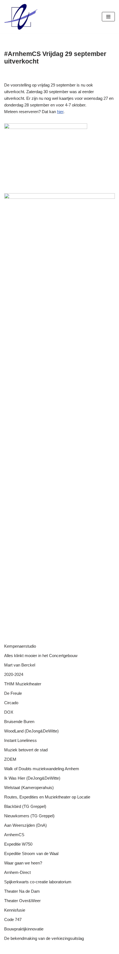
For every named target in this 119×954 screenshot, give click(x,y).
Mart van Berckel (19, 665)
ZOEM (10, 759)
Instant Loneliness (20, 740)
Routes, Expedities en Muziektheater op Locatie (47, 797)
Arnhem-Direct (17, 872)
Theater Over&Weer (22, 900)
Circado (11, 702)
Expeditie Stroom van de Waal (31, 853)
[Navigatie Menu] (108, 16)
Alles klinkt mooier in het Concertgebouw (40, 655)
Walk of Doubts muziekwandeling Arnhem (41, 768)
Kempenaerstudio (20, 646)
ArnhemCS (14, 834)
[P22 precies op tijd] (20, 17)
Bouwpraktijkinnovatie (23, 929)
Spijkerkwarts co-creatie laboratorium (37, 881)
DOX (8, 712)
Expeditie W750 (18, 844)
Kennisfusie (14, 910)
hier (60, 111)
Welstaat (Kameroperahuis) (29, 787)
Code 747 (13, 919)
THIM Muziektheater (22, 683)
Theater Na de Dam (22, 891)
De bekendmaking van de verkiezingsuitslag (44, 938)
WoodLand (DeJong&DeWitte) (31, 731)
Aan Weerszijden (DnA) (25, 825)
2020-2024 (13, 674)
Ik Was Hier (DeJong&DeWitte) (32, 778)
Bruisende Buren (19, 721)
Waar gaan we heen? (23, 863)
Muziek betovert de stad (26, 749)
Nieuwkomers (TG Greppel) (29, 815)
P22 (59, 948)
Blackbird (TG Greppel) (25, 806)
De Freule (13, 693)
